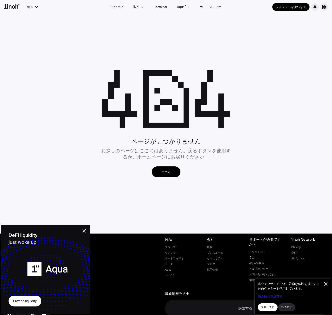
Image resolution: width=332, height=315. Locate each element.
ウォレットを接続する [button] (290, 7)
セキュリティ (215, 258)
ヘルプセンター (258, 269)
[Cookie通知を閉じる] (325, 284)
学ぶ (252, 257)
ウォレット (172, 253)
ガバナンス (298, 258)
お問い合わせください (262, 274)
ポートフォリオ (210, 7)
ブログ (211, 264)
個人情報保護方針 (270, 296)
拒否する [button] (286, 307)
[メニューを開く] (324, 7)
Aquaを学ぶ (256, 263)
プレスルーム (215, 253)
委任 (294, 253)
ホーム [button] (166, 172)
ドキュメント (257, 252)
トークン (170, 275)
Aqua (181, 7)
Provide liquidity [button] (25, 301)
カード (169, 264)
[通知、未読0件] (315, 7)
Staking (296, 247)
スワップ (117, 7)
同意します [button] (267, 307)
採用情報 (212, 269)
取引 (136, 7)
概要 (209, 247)
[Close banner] (84, 230)
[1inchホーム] (12, 7)
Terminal (160, 7)
